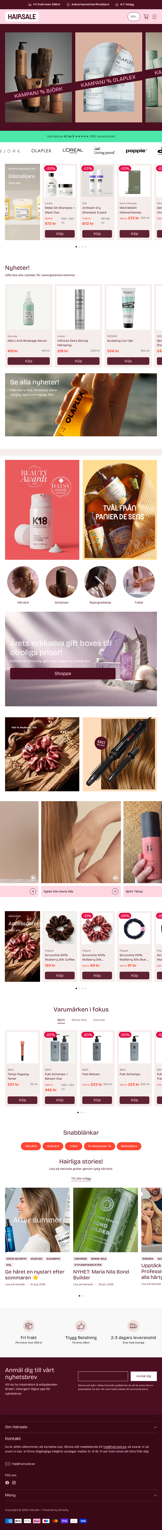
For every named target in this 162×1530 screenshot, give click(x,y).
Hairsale (34, 1509)
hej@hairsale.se (114, 1447)
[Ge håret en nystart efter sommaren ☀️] (37, 1220)
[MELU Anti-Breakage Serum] (29, 308)
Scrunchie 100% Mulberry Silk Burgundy (93, 959)
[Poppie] (14, 973)
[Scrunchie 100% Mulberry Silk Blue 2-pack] (134, 928)
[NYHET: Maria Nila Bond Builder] (105, 1220)
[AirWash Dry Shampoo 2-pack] (97, 181)
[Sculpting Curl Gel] (128, 308)
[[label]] (38, 77)
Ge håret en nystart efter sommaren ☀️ (35, 1275)
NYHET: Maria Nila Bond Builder (101, 1275)
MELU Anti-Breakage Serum (27, 341)
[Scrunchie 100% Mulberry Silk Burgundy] (97, 928)
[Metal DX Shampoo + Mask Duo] (60, 181)
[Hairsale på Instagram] (13, 1483)
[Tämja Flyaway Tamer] (22, 1047)
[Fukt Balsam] (97, 1047)
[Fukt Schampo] (134, 1047)
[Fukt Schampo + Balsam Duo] (60, 1047)
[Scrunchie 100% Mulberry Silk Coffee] (60, 928)
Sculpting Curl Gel (120, 341)
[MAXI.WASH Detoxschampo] (134, 181)
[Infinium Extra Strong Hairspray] (78, 308)
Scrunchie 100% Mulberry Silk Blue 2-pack (134, 959)
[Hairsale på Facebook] (7, 1483)
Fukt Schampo (130, 1074)
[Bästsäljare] (14, 231)
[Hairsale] (22, 16)
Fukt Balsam (91, 1074)
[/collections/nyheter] (81, 404)
